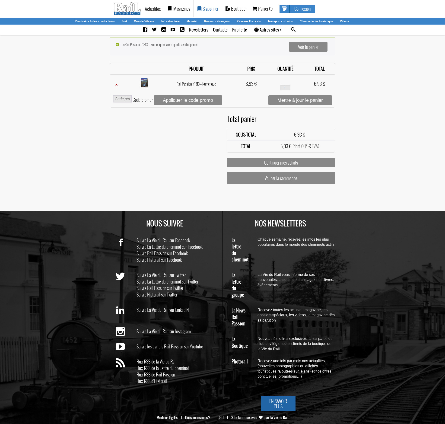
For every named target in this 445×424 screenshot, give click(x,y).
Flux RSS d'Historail (152, 380)
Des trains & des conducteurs (95, 21)
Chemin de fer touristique (316, 21)
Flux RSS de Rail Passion (156, 374)
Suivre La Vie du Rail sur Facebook (163, 240)
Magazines (181, 8)
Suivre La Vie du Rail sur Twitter (161, 274)
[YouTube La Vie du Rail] (173, 30)
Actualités (153, 8)
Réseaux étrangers (217, 21)
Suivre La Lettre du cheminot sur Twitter (167, 281)
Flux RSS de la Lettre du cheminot (163, 367)
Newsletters (198, 30)
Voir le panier (308, 46)
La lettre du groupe (238, 285)
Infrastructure (170, 21)
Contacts (220, 30)
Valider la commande (281, 178)
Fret (124, 21)
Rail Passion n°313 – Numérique (196, 84)
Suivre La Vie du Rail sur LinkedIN (163, 309)
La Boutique (240, 342)
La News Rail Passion (239, 317)
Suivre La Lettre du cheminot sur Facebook (170, 246)
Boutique (237, 8)
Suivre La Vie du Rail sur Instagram (164, 331)
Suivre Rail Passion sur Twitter (160, 287)
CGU (221, 417)
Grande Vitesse (144, 21)
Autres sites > (270, 30)
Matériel (192, 21)
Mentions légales (167, 417)
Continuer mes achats (281, 162)
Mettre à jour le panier (300, 100)
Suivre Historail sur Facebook (159, 259)
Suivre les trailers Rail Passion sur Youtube (170, 346)
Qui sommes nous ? (197, 417)
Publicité (239, 30)
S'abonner (210, 8)
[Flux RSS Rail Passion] (182, 30)
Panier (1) (265, 8)
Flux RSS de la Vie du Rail (156, 361)
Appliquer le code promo (188, 100)
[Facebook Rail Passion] (145, 30)
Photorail (240, 361)
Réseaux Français (249, 21)
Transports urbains (280, 21)
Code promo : (143, 99)
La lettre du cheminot (240, 250)
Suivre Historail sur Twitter (157, 294)
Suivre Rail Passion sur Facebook (162, 253)
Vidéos (344, 21)
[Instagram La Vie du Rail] (163, 30)
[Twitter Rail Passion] (154, 30)
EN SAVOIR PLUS (278, 404)
